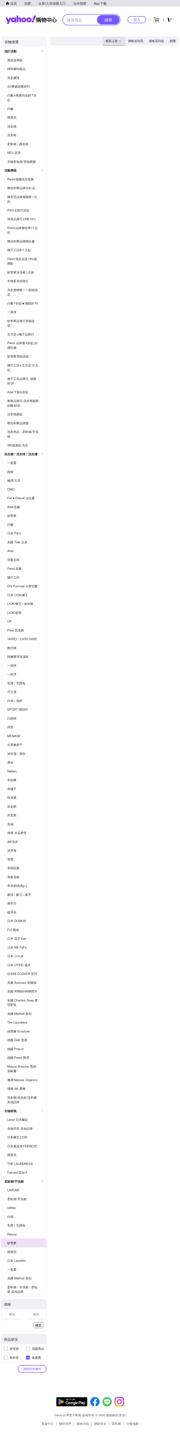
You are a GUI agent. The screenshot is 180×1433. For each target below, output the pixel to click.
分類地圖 (132, 1423)
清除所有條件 (32, 1369)
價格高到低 (156, 41)
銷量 (173, 41)
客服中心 (47, 1423)
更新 (122, 1415)
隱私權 (116, 1423)
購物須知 (83, 1423)
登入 (136, 19)
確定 (38, 1325)
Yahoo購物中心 (31, 19)
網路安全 (100, 1423)
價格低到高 (135, 41)
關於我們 (65, 1423)
